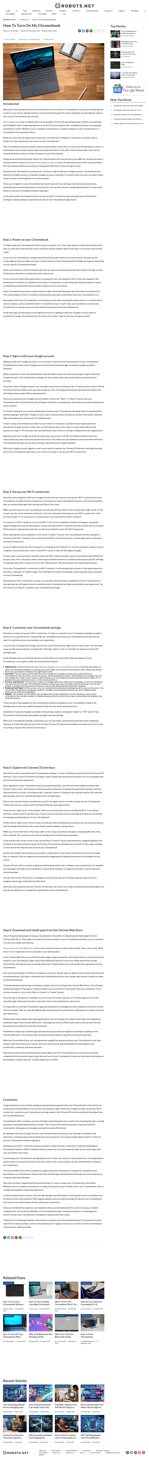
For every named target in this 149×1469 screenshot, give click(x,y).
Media (121, 11)
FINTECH (49, 11)
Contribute (43, 1453)
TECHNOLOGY (48, 39)
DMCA (41, 1455)
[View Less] (102, 30)
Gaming (62, 11)
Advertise (56, 1453)
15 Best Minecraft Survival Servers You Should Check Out (128, 123)
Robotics (36, 11)
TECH (25, 11)
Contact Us (70, 1453)
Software (10, 14)
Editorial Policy (72, 1450)
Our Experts (56, 1450)
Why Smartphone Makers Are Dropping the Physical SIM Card (40, 1438)
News (54, 14)
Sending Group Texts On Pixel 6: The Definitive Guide (129, 43)
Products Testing (102, 1450)
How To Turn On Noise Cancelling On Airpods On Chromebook (40, 1304)
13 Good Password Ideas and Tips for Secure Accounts (128, 119)
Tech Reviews (92, 11)
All (64, 14)
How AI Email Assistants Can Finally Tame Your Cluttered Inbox (40, 1407)
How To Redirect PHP (128, 63)
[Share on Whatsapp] (91, 30)
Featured (42, 14)
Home (8, 11)
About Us (42, 1450)
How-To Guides (9, 39)
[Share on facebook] (79, 30)
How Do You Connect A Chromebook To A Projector (91, 1304)
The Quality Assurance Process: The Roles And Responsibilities (127, 110)
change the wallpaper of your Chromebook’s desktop (59, 667)
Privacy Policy (95, 1453)
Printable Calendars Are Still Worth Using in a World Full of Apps (66, 1407)
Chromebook (11, 122)
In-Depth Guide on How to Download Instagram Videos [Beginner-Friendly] (128, 114)
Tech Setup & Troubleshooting (28, 39)
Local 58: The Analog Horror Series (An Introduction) (129, 74)
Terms (82, 1453)
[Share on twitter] (83, 30)
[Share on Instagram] (12, 1237)
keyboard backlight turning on (42, 162)
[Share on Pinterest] (87, 30)
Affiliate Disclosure (113, 1453)
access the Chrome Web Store (19, 948)
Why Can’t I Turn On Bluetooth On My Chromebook (64, 1337)
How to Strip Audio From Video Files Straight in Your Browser (92, 1407)
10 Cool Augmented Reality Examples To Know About (129, 32)
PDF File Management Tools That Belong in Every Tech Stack (91, 1438)
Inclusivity (87, 1450)
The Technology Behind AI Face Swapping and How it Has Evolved (13, 1407)
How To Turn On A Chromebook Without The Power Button (13, 1304)
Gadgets (108, 11)
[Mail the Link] (98, 30)
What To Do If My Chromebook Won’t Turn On (66, 1304)
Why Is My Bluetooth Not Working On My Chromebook (40, 1337)
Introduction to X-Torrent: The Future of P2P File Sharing (129, 53)
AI (16, 11)
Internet (135, 11)
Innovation (26, 14)
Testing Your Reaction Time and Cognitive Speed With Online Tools (14, 1438)
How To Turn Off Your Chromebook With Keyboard (13, 1337)
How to (76, 11)
